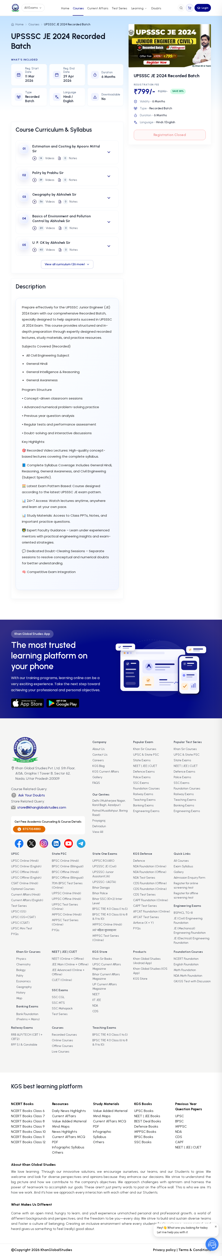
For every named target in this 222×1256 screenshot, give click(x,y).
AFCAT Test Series (146, 917)
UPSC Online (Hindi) (25, 861)
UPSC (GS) (18, 911)
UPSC (179, 1116)
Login (205, 7)
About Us (98, 749)
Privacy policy (164, 1250)
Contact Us (99, 755)
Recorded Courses (64, 1035)
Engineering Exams (146, 811)
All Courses (181, 861)
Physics (21, 959)
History (20, 992)
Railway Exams (143, 794)
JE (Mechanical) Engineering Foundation (190, 931)
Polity (19, 976)
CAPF (179, 1142)
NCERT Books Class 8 (28, 1121)
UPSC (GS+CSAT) (23, 917)
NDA (95, 1005)
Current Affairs (97, 8)
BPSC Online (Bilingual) (67, 866)
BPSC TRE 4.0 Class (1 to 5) (110, 909)
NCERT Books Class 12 (28, 1142)
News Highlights (64, 1132)
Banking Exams (143, 805)
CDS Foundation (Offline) (150, 883)
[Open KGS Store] (190, 8)
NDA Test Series (144, 877)
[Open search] (181, 8)
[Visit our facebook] (19, 843)
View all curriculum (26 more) (65, 264)
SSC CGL (58, 997)
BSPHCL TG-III (183, 913)
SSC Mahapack (62, 1008)
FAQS (96, 783)
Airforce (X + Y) (143, 923)
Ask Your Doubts (31, 795)
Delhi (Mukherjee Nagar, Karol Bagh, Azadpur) (109, 803)
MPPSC (181, 1126)
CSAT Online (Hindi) (24, 883)
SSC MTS (58, 1003)
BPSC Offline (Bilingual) (67, 877)
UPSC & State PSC (146, 755)
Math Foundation (185, 970)
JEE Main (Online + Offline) (70, 964)
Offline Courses (62, 1046)
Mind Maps (61, 1126)
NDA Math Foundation (188, 976)
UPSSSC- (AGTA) (104, 882)
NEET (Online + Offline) (68, 959)
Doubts (156, 8)
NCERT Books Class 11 (27, 1137)
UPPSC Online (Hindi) (66, 893)
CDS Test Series (144, 894)
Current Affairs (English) (27, 900)
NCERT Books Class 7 (28, 1116)
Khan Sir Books (102, 959)
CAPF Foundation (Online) (150, 900)
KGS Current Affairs (105, 771)
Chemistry (23, 964)
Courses (78, 8)
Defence (139, 861)
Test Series (119, 8)
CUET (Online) (62, 980)
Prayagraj (98, 820)
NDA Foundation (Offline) (149, 872)
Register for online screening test (186, 885)
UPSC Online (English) (26, 866)
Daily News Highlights (69, 1111)
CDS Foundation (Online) (150, 889)
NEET (96, 994)
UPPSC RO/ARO (103, 861)
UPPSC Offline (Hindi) (66, 899)
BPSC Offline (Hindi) (65, 872)
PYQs (14, 934)
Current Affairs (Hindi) (25, 894)
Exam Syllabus (183, 866)
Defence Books (146, 1126)
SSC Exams (141, 783)
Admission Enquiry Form (189, 877)
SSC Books (143, 1142)
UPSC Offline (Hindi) (25, 872)
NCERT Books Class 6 (28, 1111)
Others (98, 1142)
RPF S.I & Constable (24, 1044)
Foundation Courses (146, 788)
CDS (95, 1011)
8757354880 (32, 829)
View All (97, 832)
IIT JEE (96, 1000)
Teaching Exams (144, 800)
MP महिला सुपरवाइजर (104, 930)
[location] (13, 773)
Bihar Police (100, 893)
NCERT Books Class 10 (28, 1132)
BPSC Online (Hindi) (65, 861)
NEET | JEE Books (147, 1116)
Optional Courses (22, 889)
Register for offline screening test (186, 895)
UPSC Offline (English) (26, 877)
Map (19, 998)
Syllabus (99, 1137)
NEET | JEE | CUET (145, 766)
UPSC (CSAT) (20, 923)
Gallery (97, 777)
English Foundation (186, 964)
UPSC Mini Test (21, 928)
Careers (98, 760)
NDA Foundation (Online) (149, 866)
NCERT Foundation (186, 959)
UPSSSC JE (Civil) (104, 866)
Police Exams (141, 777)
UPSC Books (143, 1111)
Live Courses (60, 1051)
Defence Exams (144, 771)
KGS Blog (98, 766)
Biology (21, 970)
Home (65, 8)
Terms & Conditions (194, 1250)
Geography (24, 987)
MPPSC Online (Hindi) (67, 914)
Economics (23, 981)
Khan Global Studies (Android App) (146, 961)
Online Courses (62, 1040)
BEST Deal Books (147, 1121)
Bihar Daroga (101, 887)
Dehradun (99, 826)
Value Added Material (69, 1121)
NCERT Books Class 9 (28, 1126)
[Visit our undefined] (31, 843)
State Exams (141, 760)
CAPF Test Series (145, 906)
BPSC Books (143, 1137)
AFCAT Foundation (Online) (151, 911)
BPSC (179, 1121)
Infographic (102, 1132)
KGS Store (140, 979)
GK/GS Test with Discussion (192, 981)
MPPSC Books (145, 1132)
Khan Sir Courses (144, 749)
